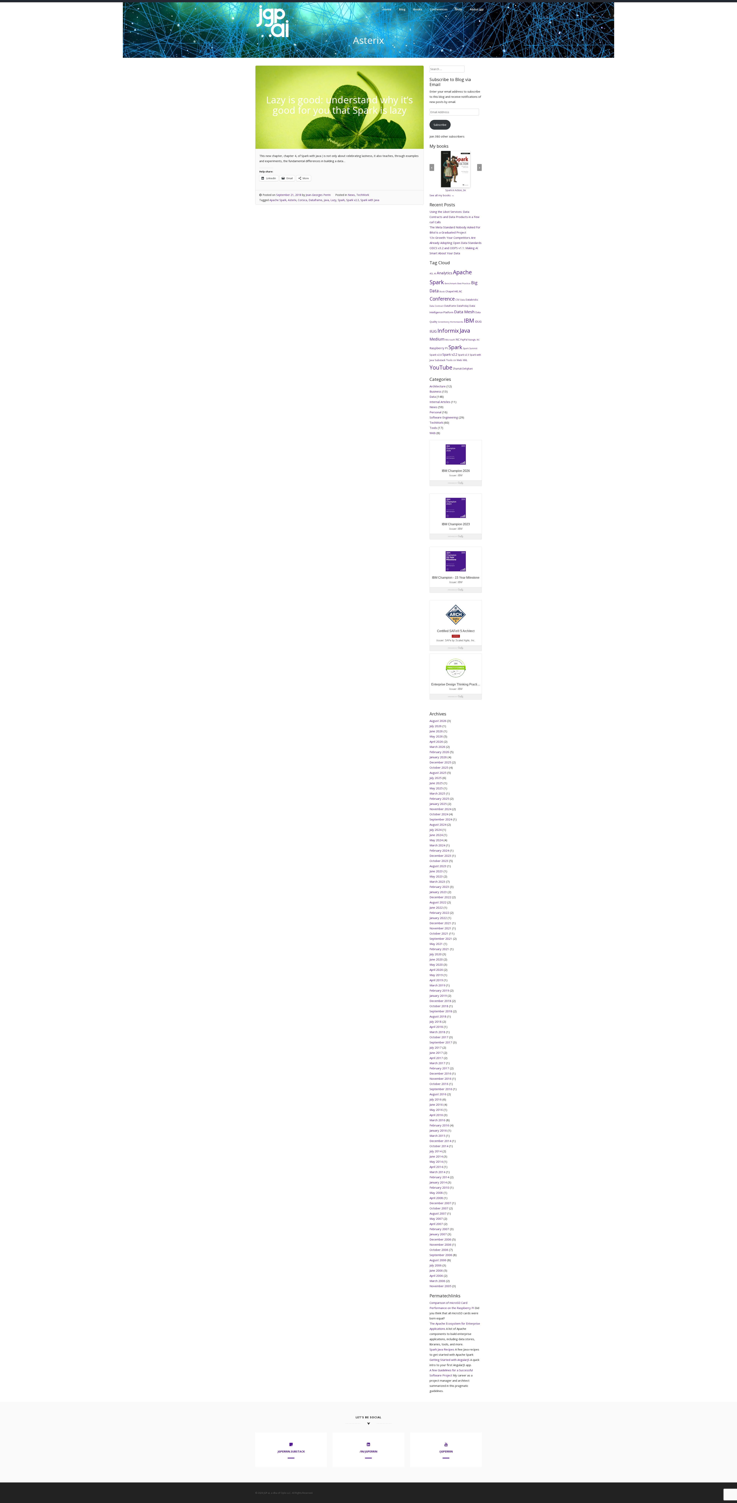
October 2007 (439, 1208)
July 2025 (436, 778)
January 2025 (438, 804)
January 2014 (438, 1182)
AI (435, 273)
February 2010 (439, 1187)
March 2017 (437, 1063)
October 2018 (439, 1006)
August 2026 (438, 721)
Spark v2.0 (436, 354)
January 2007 (438, 1234)
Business (435, 391)
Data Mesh (464, 311)
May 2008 (436, 1193)
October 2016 (439, 1084)
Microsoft (450, 339)
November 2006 (440, 1244)
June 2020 (436, 959)
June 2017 (436, 1053)
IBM (469, 320)
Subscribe (440, 125)
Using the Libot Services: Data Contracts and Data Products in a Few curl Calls (454, 217)
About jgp (477, 9)
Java (326, 200)
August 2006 (438, 1260)
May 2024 (436, 840)
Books (417, 9)
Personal (435, 412)
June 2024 (436, 835)
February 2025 (439, 798)
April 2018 (436, 1027)
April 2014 (436, 1167)
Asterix (292, 200)
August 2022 (438, 902)
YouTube (441, 367)
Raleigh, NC (474, 339)
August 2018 (438, 1016)
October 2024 (439, 814)
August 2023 (438, 866)
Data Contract (437, 306)
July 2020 (436, 954)
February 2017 (439, 1068)
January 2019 (438, 996)
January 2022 (438, 918)
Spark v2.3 (352, 200)
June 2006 (436, 1270)
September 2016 (441, 1089)
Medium (437, 339)
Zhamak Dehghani (463, 368)
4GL (431, 273)
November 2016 (440, 1078)
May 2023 (436, 876)
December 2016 (440, 1073)
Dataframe (315, 200)
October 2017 (439, 1037)
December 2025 (440, 762)
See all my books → (442, 195)
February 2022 (439, 913)
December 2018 (440, 1001)
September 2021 (441, 938)
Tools (449, 360)
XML (465, 360)
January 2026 (438, 757)
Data (462, 299)
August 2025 (438, 773)
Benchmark (451, 283)
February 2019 (439, 990)
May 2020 (436, 964)
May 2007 (436, 1218)
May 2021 (436, 944)
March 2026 (437, 747)
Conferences (439, 9)
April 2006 (436, 1276)
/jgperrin (446, 1451)
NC (458, 339)
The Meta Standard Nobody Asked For (455, 227)
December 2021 (440, 923)
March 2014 (437, 1172)
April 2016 (436, 1115)
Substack (440, 360)
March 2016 (437, 1120)
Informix (448, 330)
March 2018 (437, 1032)
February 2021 (439, 949)
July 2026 (436, 726)
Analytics (444, 272)
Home (387, 9)
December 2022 (440, 897)
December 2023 (440, 856)
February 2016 (439, 1125)
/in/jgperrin (368, 1451)
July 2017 (436, 1047)
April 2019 (436, 980)
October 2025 (439, 767)
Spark (341, 200)
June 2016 (436, 1104)
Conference (442, 298)
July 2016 (436, 1099)
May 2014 (436, 1161)
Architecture (438, 386)
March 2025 (437, 793)
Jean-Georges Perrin (318, 195)
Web (459, 360)
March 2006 (437, 1281)
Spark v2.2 (449, 354)
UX (454, 360)
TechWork (362, 195)
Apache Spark (277, 200)
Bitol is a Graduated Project (448, 232)
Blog (402, 9)
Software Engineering (444, 417)
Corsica (302, 200)
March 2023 (437, 881)
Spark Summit (470, 348)
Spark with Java (369, 200)
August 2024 (438, 824)
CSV (457, 299)
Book (442, 291)
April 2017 (436, 1058)
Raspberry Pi (439, 348)
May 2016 (436, 1110)
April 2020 (436, 970)
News (351, 195)
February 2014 (439, 1177)
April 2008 (436, 1198)
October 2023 (439, 861)
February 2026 (439, 752)
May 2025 (436, 788)
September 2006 (441, 1255)
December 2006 (440, 1239)
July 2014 (436, 1151)
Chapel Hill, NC (453, 291)
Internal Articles (440, 402)
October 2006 (439, 1250)
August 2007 (438, 1213)
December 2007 (440, 1203)
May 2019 (436, 975)
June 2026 (436, 731)
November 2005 (440, 1286)
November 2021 (440, 928)
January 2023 (438, 892)
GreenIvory (443, 322)
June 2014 (436, 1156)
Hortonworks (456, 322)
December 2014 (440, 1141)
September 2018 (441, 1011)
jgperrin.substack (291, 1451)
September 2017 (441, 1042)
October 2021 (439, 933)
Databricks (472, 299)
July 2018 (436, 1021)
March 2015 (437, 1136)
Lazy (333, 200)
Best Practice (463, 283)
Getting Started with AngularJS (449, 1360)
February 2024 (439, 850)
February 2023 (439, 887)
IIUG (433, 331)
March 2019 (437, 985)
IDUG (478, 321)
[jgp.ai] (272, 37)
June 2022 (436, 907)
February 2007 (439, 1229)
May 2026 (436, 736)
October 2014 (439, 1146)
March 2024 (437, 845)
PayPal (464, 339)
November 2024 (440, 809)
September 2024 (441, 819)
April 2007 (436, 1224)
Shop (458, 9)
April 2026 (436, 741)
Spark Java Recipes (442, 1349)
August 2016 (438, 1094)
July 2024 (436, 830)
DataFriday (463, 305)
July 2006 (436, 1265)
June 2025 (436, 783)
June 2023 (436, 871)
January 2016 (438, 1130)
